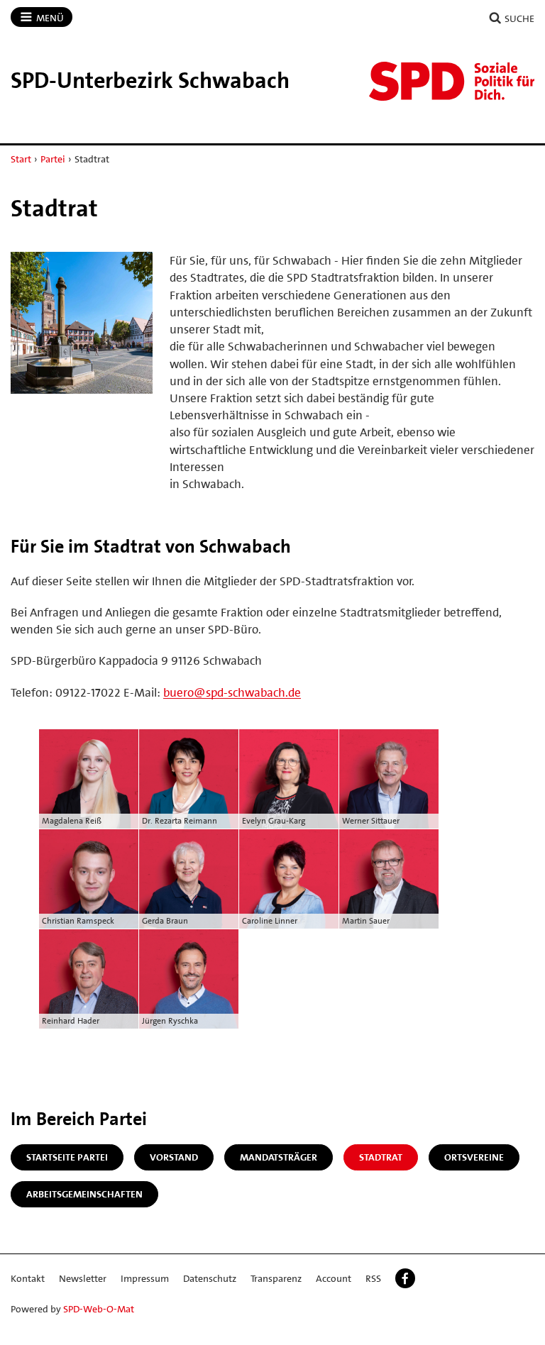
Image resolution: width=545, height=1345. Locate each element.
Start (21, 159)
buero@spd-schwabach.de (232, 692)
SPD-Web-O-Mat (98, 1308)
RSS (373, 1278)
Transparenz (276, 1278)
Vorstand (174, 1157)
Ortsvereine (474, 1157)
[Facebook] (405, 1278)
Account (333, 1278)
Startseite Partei (67, 1157)
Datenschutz (209, 1278)
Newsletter (82, 1278)
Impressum (145, 1278)
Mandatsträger (278, 1157)
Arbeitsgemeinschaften (84, 1194)
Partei (52, 159)
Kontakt (28, 1278)
